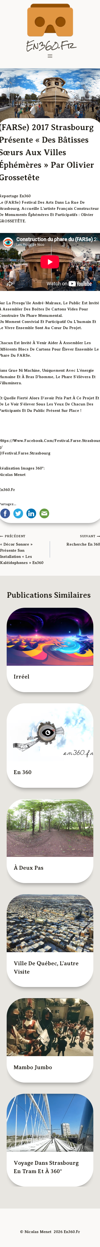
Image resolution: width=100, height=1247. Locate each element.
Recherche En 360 (83, 540)
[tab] (39, 705)
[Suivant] (84, 654)
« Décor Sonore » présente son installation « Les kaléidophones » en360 (21, 549)
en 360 (71, 644)
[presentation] (25, 620)
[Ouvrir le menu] (50, 56)
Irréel (21, 644)
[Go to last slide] (15, 654)
